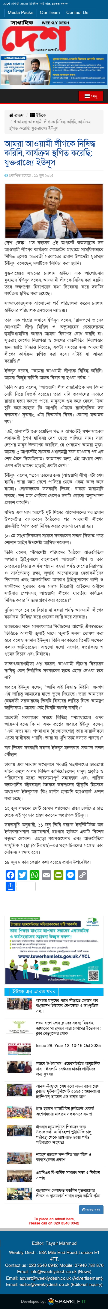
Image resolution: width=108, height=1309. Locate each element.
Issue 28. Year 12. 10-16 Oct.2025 (68, 1046)
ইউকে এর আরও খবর (34, 991)
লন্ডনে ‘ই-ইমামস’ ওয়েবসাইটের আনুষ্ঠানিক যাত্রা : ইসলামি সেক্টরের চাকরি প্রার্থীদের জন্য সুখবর (68, 1069)
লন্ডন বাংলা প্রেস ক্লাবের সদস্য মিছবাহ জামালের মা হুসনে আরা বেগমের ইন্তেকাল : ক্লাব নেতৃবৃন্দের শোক (68, 1028)
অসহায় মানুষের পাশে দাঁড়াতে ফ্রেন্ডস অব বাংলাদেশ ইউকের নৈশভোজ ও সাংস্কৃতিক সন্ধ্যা (67, 1006)
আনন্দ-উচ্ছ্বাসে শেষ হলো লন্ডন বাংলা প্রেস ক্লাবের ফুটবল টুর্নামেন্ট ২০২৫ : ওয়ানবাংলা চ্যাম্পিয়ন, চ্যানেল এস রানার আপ (68, 1092)
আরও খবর (92, 1209)
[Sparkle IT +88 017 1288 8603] (67, 1301)
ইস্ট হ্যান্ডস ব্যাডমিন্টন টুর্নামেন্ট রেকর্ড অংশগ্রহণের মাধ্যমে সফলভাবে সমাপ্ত (65, 1111)
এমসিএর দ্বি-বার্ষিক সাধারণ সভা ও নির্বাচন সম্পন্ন (68, 1175)
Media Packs (21, 13)
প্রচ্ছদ (18, 115)
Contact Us (77, 13)
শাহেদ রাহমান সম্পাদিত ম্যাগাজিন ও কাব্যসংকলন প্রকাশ (63, 1157)
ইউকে (40, 115)
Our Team (50, 13)
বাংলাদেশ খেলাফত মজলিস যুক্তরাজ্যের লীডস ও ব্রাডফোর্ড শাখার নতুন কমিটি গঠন (68, 1193)
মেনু (93, 96)
